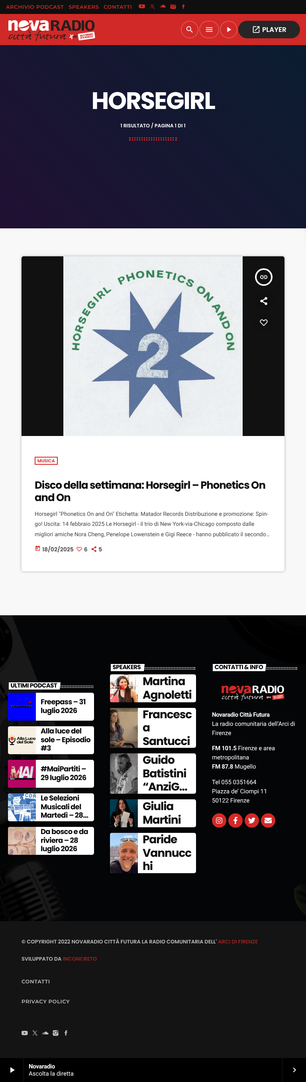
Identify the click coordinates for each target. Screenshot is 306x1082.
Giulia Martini (162, 813)
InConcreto (80, 959)
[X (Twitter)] (152, 7)
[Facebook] (183, 7)
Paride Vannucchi (167, 853)
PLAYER (269, 29)
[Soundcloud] (163, 7)
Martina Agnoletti (167, 688)
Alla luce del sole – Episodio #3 (65, 739)
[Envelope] (268, 820)
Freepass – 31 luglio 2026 (63, 706)
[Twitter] (252, 820)
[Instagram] (173, 7)
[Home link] (51, 30)
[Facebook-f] (235, 820)
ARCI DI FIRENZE (238, 941)
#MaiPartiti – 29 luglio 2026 (63, 773)
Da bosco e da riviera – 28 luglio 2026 (64, 840)
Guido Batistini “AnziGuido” (166, 780)
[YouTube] (142, 7)
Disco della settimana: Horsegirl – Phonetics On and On (150, 491)
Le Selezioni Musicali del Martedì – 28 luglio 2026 (62, 811)
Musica (46, 461)
